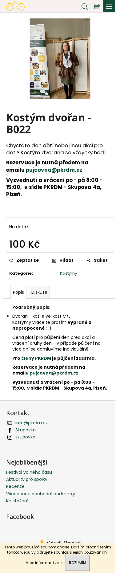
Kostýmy (68, 273)
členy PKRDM (36, 358)
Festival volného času (29, 472)
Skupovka (25, 430)
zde (58, 562)
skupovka (25, 437)
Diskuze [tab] (39, 292)
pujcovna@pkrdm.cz (55, 170)
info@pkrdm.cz (31, 423)
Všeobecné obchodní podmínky (40, 494)
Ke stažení (17, 501)
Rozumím (77, 562)
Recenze (15, 486)
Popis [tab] (18, 292)
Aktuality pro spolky (26, 479)
